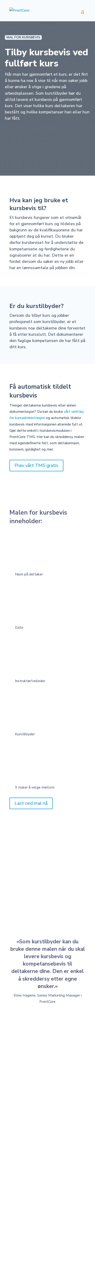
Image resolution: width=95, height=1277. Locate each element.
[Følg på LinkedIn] (33, 1239)
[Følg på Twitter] (52, 1239)
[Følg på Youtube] (61, 1239)
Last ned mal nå (31, 803)
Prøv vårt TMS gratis (36, 465)
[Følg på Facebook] (43, 1239)
